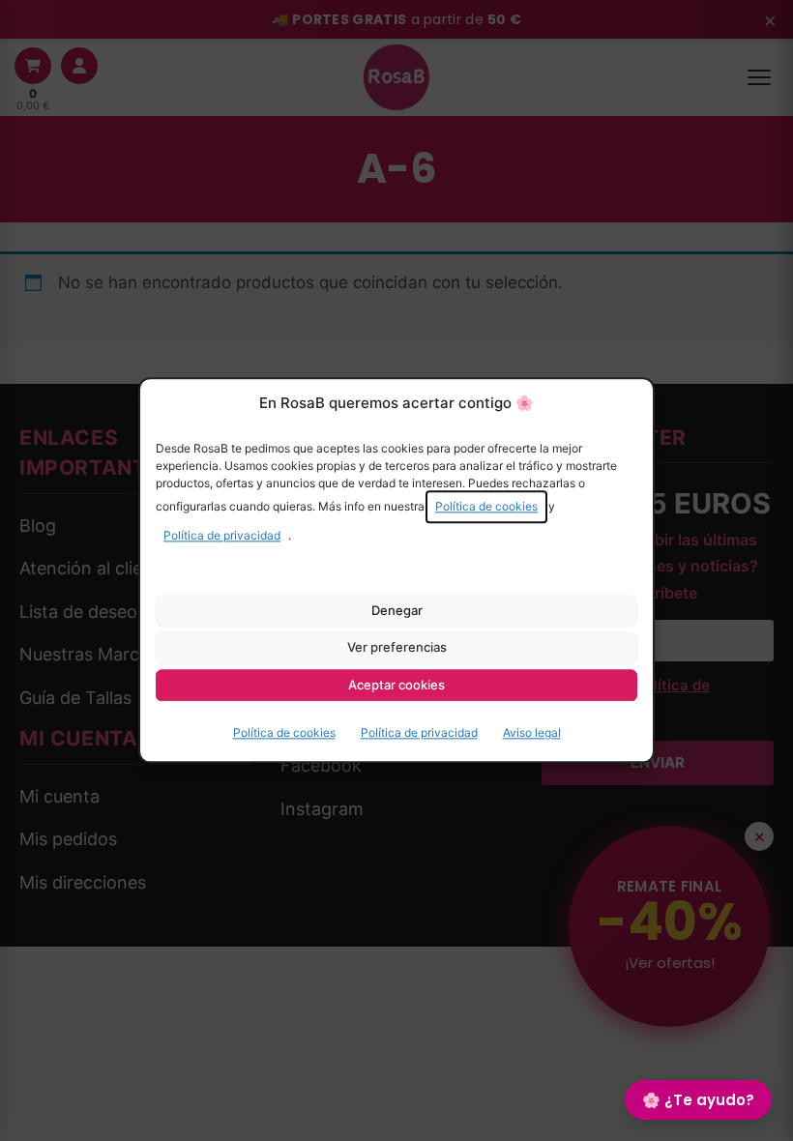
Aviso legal (532, 733)
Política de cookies (486, 506)
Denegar (397, 610)
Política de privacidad (221, 535)
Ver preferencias (397, 647)
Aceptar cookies (396, 684)
